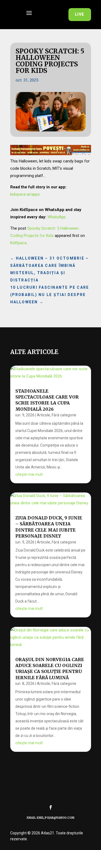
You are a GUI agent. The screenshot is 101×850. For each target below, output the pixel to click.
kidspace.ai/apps (25, 194)
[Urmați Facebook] (50, 807)
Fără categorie (64, 415)
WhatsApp (56, 217)
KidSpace (18, 242)
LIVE (80, 14)
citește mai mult (29, 474)
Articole (43, 415)
